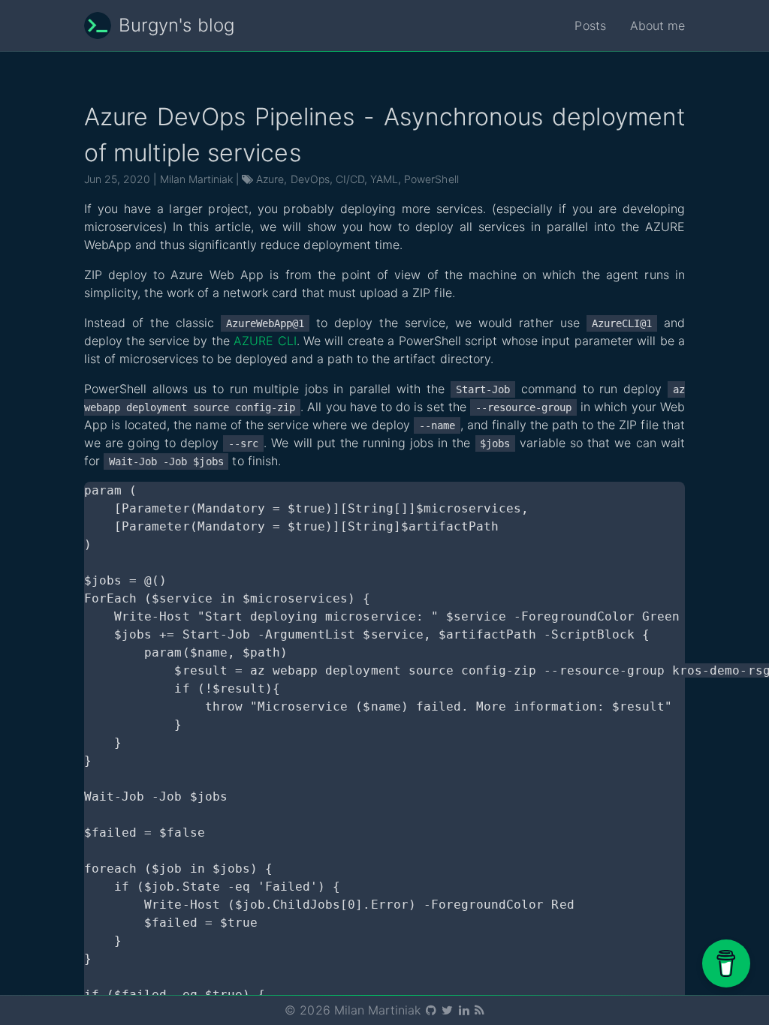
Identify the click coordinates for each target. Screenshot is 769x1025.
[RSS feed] (478, 1009)
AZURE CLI (265, 340)
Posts (589, 25)
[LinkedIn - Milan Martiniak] (465, 1009)
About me (657, 25)
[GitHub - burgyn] (432, 1009)
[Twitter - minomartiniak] (448, 1009)
